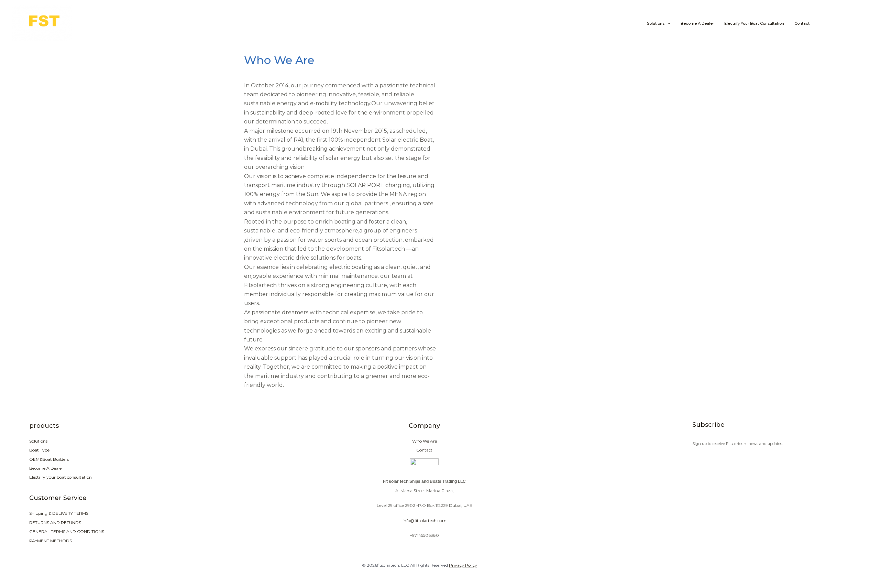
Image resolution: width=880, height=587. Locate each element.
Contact (802, 23)
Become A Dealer (697, 23)
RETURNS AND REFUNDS (55, 522)
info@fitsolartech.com (425, 520)
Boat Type (39, 450)
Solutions (655, 23)
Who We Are (424, 441)
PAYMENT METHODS (50, 540)
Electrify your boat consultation (754, 23)
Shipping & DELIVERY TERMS (58, 513)
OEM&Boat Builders (49, 459)
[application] (667, 23)
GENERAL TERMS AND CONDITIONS (66, 531)
